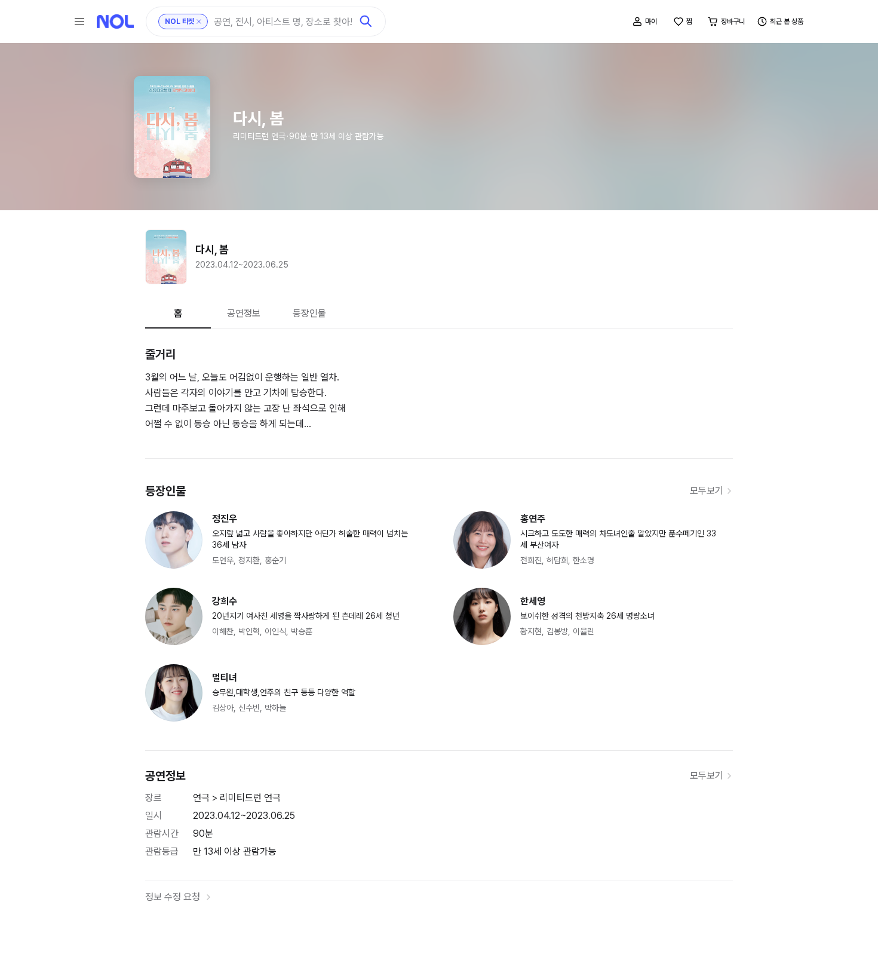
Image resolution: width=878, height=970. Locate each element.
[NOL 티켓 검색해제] (198, 21)
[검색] (366, 21)
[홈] (115, 21)
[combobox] (283, 21)
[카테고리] (79, 21)
